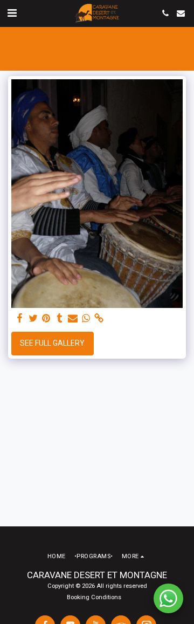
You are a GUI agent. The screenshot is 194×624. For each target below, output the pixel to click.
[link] (99, 318)
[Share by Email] (73, 318)
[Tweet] (33, 318)
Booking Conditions (94, 597)
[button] (12, 13)
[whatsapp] (86, 318)
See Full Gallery (52, 343)
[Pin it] (46, 318)
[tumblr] (60, 318)
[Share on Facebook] (20, 318)
